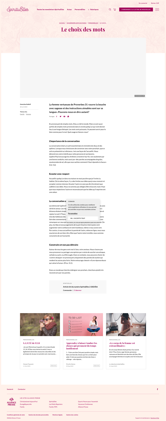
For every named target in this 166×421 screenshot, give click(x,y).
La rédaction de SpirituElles (116, 364)
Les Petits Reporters (55, 404)
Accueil (62, 23)
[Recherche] (110, 9)
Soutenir (10, 389)
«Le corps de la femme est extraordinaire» (122, 344)
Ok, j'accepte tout (77, 218)
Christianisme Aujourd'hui (28, 401)
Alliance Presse (83, 407)
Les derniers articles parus (76, 23)
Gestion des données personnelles (39, 415)
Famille (22, 114)
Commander (67, 290)
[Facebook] (157, 389)
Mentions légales (57, 415)
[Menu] (157, 9)
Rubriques (94, 9)
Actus (69, 9)
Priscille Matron (70, 364)
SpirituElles (53, 401)
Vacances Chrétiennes (85, 404)
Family (22, 407)
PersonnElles (80, 9)
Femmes (28, 114)
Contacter (21, 389)
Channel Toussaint (28, 364)
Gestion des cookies (72, 415)
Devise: (155, 3)
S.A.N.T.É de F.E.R (31, 343)
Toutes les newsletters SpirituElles (50, 9)
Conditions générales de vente (16, 415)
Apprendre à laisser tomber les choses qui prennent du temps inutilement (81, 346)
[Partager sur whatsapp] (68, 116)
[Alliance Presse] (11, 406)
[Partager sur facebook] (57, 116)
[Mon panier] (114, 9)
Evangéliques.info (26, 404)
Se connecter (143, 3)
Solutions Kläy (155, 418)
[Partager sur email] (64, 116)
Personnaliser (73, 213)
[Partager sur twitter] (60, 116)
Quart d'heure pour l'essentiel (88, 401)
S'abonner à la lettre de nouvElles (136, 9)
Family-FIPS (53, 407)
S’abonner (78, 290)
